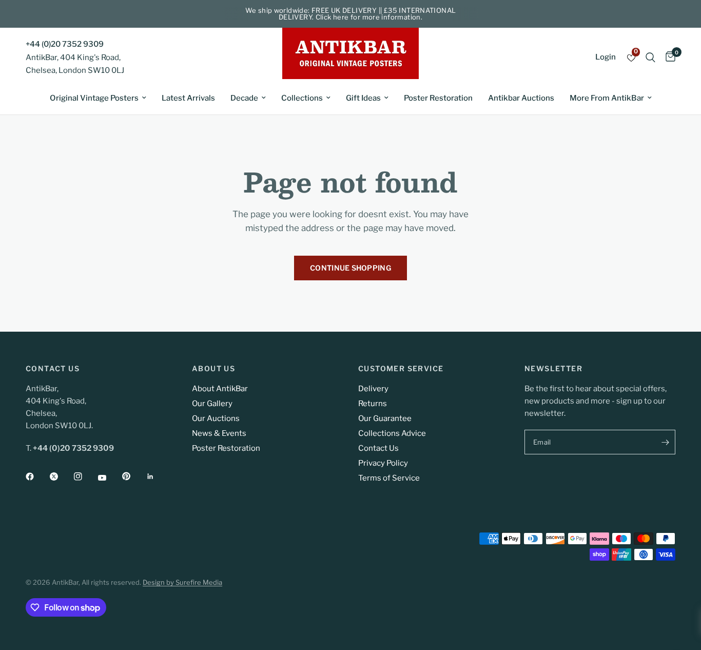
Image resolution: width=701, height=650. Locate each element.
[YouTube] (109, 477)
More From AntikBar (607, 98)
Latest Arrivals (188, 98)
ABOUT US (213, 368)
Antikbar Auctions (521, 98)
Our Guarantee (385, 418)
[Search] (650, 57)
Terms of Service (389, 478)
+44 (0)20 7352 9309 (65, 44)
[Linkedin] (157, 476)
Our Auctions (216, 418)
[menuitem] (98, 98)
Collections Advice (392, 433)
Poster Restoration (438, 98)
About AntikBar (220, 388)
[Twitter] (61, 476)
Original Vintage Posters (94, 98)
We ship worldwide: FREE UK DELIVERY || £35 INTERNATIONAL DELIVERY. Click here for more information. (350, 13)
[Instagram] (85, 476)
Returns (372, 403)
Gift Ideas (363, 98)
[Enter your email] (665, 442)
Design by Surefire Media (182, 582)
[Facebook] (37, 476)
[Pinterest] (133, 476)
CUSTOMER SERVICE (400, 368)
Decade (244, 98)
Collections (302, 98)
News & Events (219, 433)
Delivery (373, 388)
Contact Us (378, 448)
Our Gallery (212, 403)
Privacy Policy (383, 463)
